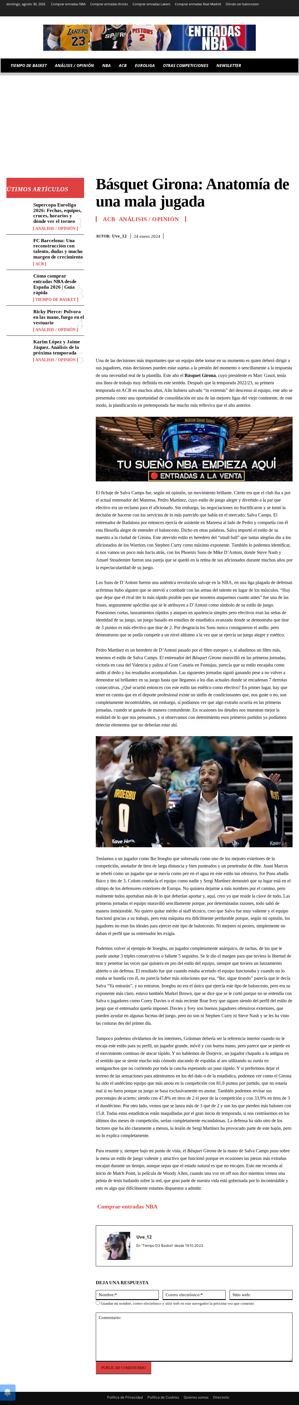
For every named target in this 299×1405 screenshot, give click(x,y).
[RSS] (248, 12)
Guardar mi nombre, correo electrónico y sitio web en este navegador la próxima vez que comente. (178, 1303)
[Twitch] (273, 12)
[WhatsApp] (273, 235)
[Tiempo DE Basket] (149, 38)
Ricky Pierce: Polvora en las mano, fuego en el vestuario (58, 317)
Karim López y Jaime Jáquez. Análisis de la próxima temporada (56, 347)
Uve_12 (119, 236)
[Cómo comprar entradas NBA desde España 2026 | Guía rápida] (18, 284)
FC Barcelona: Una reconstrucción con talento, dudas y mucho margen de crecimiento (58, 249)
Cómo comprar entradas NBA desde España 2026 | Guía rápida (55, 284)
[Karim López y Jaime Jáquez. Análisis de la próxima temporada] (18, 349)
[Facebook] (246, 235)
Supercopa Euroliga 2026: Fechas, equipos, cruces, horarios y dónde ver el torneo (57, 213)
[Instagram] (240, 12)
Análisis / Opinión (55, 228)
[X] (281, 12)
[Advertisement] (149, 116)
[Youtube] (289, 12)
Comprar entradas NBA (127, 1206)
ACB (39, 264)
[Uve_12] (116, 1246)
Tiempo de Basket (55, 299)
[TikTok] (265, 12)
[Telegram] (256, 12)
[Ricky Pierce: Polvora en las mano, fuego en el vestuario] (18, 319)
